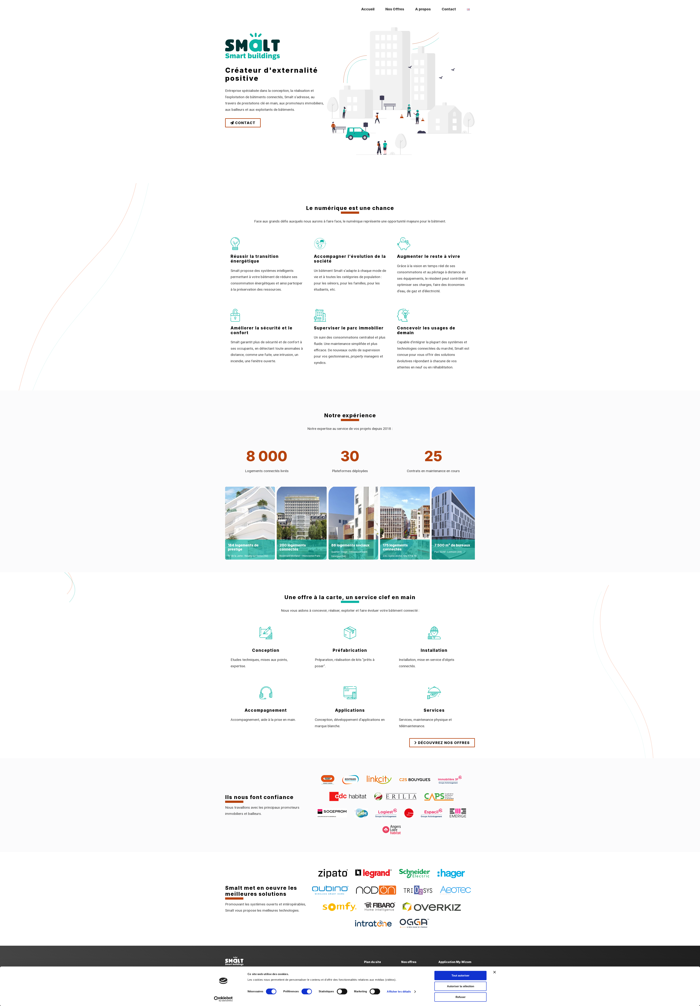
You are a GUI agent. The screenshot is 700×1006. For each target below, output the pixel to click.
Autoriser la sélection (460, 986)
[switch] (307, 991)
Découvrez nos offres (443, 743)
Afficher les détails (399, 991)
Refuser (461, 997)
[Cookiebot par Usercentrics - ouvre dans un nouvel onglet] (223, 999)
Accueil (367, 9)
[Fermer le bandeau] (494, 972)
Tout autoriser (460, 975)
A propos (423, 9)
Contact (449, 9)
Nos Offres (394, 9)
